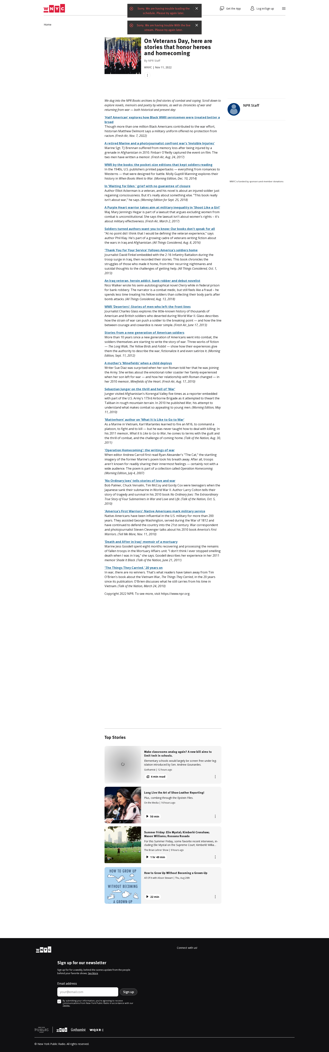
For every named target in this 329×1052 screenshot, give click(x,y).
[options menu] (147, 75)
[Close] (196, 8)
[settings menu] (284, 8)
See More (93, 973)
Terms (66, 1005)
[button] (163, 765)
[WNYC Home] (54, 8)
